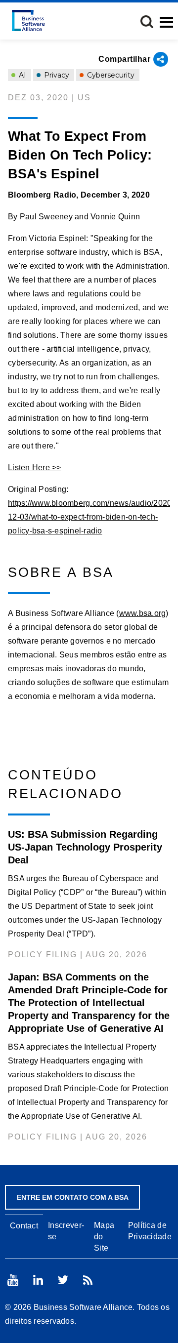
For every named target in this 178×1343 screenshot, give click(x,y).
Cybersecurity (109, 75)
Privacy (55, 75)
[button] (146, 21)
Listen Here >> (34, 467)
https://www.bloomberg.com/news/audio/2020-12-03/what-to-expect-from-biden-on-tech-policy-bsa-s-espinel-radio (91, 517)
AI (21, 75)
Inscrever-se (66, 1231)
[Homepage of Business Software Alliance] (28, 20)
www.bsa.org (142, 613)
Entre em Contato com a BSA (73, 1197)
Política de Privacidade (150, 1231)
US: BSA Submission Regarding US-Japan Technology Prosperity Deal (85, 847)
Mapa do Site (104, 1236)
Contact (24, 1225)
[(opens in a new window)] (12, 1280)
